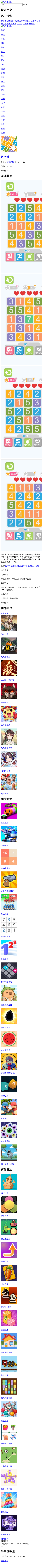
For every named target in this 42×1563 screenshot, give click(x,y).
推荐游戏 (16, 566)
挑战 (29, 566)
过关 (26, 566)
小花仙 (19, 24)
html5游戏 (35, 566)
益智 (22, 566)
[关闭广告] (2, 1546)
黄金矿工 (21, 21)
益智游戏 (10, 162)
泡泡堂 (32, 24)
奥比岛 (14, 21)
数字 (7, 566)
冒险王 (4, 21)
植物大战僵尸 (30, 21)
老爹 (9, 21)
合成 (11, 566)
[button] (4, 1561)
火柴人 (25, 24)
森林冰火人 (11, 24)
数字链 (5, 156)
